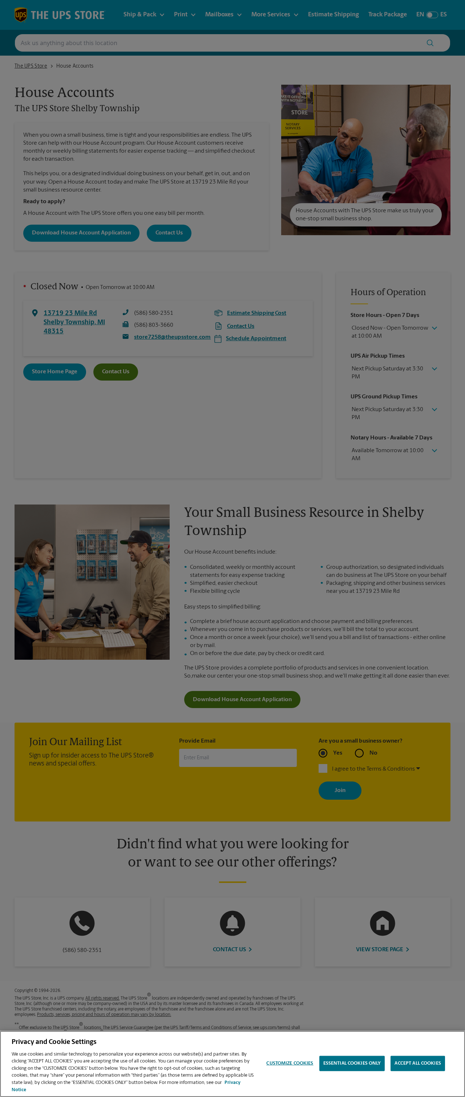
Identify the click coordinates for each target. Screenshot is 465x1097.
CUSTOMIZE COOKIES (289, 1063)
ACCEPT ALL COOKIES (418, 1063)
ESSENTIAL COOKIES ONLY (352, 1063)
